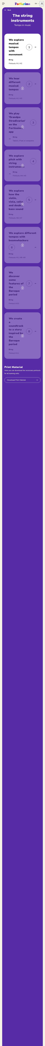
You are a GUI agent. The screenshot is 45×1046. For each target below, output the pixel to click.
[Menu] (3, 4)
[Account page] (42, 3)
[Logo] (22, 3)
